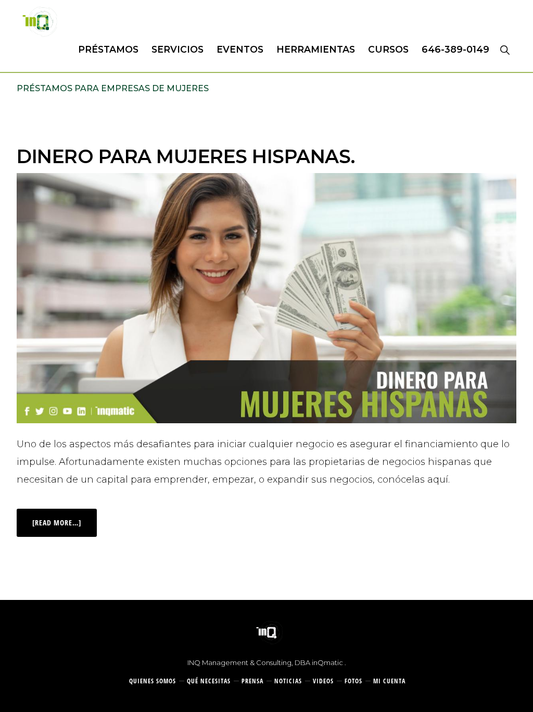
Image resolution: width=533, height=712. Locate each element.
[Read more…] (64, 518)
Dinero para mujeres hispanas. (186, 156)
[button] (504, 49)
